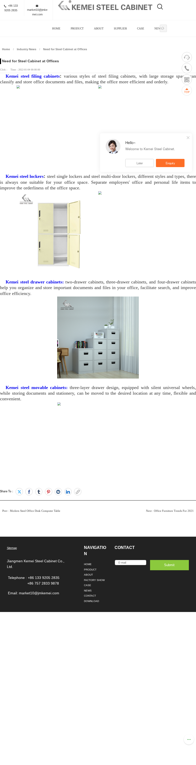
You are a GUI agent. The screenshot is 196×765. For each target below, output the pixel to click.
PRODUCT (77, 28)
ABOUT (99, 28)
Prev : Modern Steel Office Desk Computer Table (31, 510)
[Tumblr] (39, 491)
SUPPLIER (120, 28)
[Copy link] (77, 491)
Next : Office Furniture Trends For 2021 (170, 510)
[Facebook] (29, 491)
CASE (140, 28)
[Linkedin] (68, 491)
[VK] (58, 491)
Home (6, 49)
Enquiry (170, 163)
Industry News (26, 49)
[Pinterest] (48, 491)
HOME (56, 28)
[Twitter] (19, 491)
